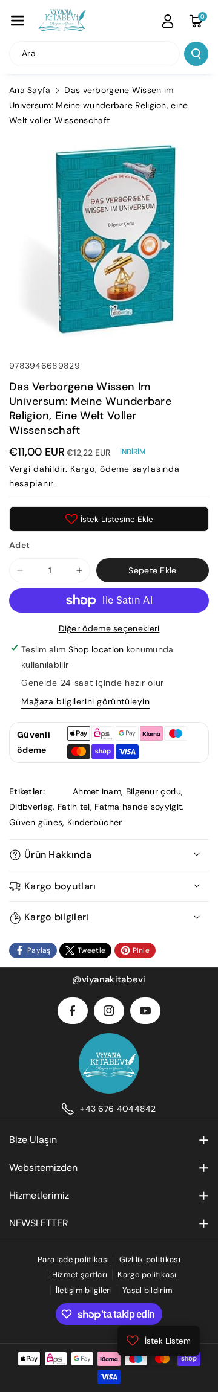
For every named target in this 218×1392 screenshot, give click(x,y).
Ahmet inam (97, 791)
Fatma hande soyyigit (138, 806)
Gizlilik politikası (149, 1259)
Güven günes (35, 822)
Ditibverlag (31, 806)
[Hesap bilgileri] (167, 21)
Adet (19, 545)
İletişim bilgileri (84, 1290)
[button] (17, 20)
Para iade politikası (73, 1259)
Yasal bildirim (147, 1290)
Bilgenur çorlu (153, 791)
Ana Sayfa (30, 90)
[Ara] (196, 54)
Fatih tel (74, 806)
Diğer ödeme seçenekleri (109, 628)
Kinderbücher (94, 822)
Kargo (82, 468)
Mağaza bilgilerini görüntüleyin (85, 701)
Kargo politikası (146, 1274)
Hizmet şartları (80, 1274)
